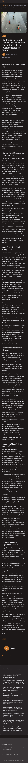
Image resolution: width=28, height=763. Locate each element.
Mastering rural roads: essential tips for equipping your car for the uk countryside (13, 695)
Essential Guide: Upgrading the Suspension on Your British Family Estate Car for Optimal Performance (12, 728)
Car (7, 5)
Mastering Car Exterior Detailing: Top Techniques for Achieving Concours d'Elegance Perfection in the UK (13, 688)
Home (2, 754)
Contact (16, 754)
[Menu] (25, 1)
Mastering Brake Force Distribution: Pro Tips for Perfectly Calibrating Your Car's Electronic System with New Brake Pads (13, 682)
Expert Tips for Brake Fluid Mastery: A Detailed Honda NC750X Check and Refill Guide (13, 702)
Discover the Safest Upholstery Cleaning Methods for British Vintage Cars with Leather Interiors (13, 715)
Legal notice (9, 754)
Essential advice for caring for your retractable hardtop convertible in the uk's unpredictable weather (13, 708)
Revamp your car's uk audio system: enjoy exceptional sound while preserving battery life (12, 675)
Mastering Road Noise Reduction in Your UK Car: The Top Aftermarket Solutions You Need (13, 722)
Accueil (3, 5)
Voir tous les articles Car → (9, 656)
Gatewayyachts (6, 744)
